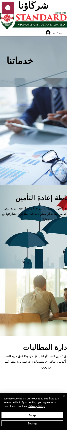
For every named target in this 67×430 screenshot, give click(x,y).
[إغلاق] (61, 398)
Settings (32, 423)
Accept (32, 415)
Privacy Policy (36, 406)
